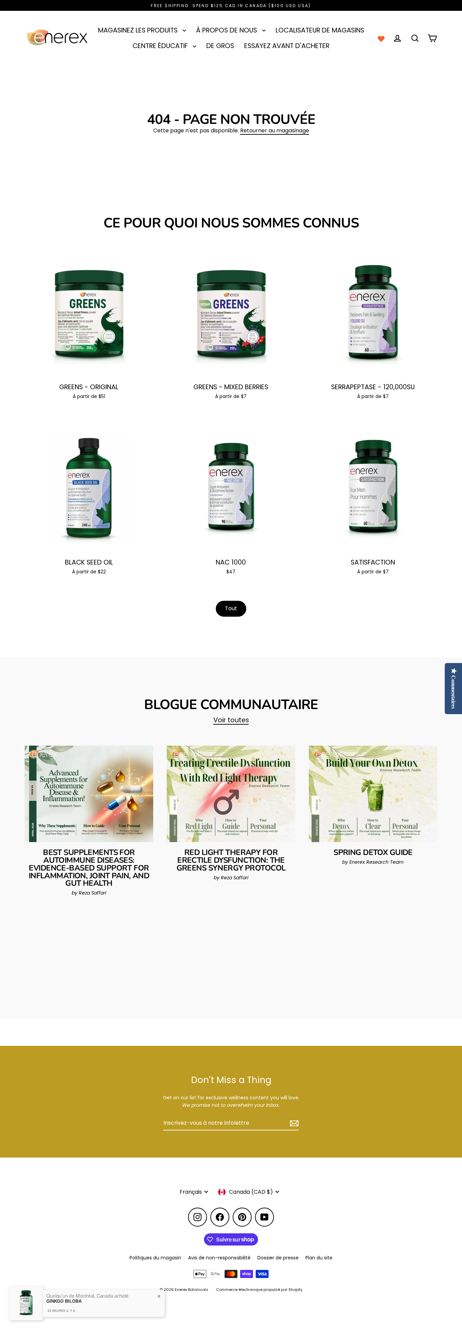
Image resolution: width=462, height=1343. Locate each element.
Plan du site (318, 1257)
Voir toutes (231, 720)
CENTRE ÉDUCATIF (161, 45)
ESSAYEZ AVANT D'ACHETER (286, 45)
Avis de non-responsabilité (219, 1257)
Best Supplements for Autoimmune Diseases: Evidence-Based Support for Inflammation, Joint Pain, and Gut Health (89, 867)
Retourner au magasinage (274, 130)
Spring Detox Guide (373, 852)
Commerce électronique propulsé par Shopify (259, 1289)
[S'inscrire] (293, 1123)
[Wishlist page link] (381, 38)
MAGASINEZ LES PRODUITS (138, 30)
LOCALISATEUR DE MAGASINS (320, 30)
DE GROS (220, 45)
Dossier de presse (278, 1257)
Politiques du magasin (155, 1257)
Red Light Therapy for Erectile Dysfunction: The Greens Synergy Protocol (231, 860)
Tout (231, 608)
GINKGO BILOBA (64, 1301)
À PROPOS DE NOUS (227, 30)
